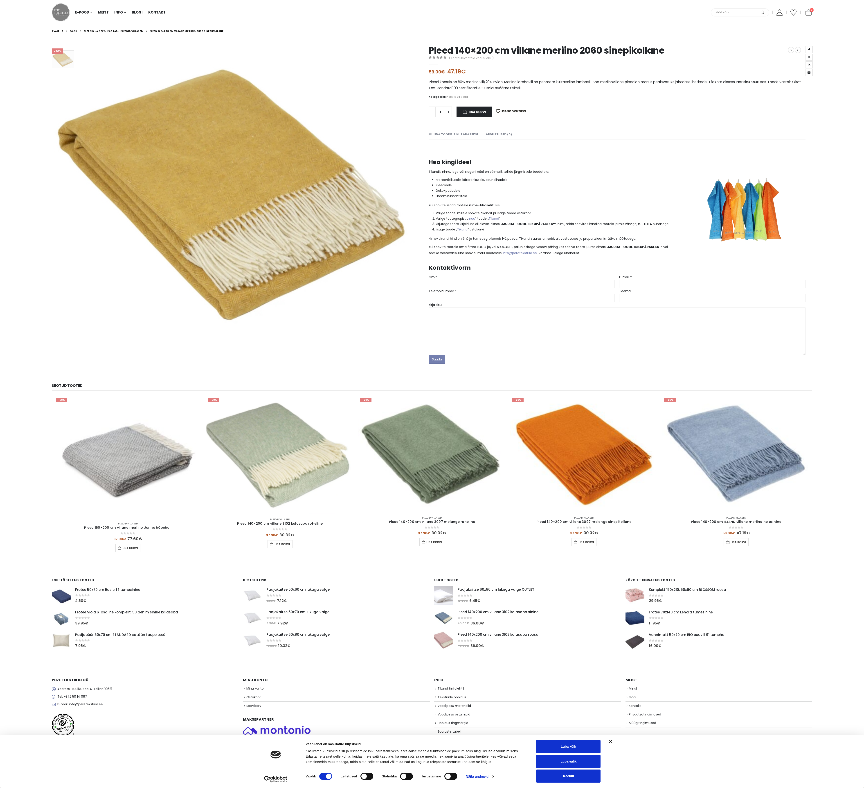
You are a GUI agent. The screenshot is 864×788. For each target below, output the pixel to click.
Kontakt (157, 12)
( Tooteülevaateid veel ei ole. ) (471, 58)
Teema (625, 291)
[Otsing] (762, 12)
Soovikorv (253, 706)
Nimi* (433, 277)
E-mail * (625, 277)
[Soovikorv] (793, 12)
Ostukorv (253, 697)
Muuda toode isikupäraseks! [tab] (453, 134)
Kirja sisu (435, 305)
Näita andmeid (477, 776)
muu (471, 218)
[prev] (791, 50)
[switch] (366, 776)
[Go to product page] (61, 595)
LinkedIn (809, 64)
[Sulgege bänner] (610, 741)
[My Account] (779, 12)
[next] (798, 50)
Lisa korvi (477, 112)
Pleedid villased (457, 97)
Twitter (809, 57)
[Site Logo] (61, 12)
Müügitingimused (642, 723)
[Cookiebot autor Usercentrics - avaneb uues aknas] (275, 779)
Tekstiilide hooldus (452, 697)
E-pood (82, 12)
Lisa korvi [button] (130, 548)
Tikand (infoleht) (451, 688)
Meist (103, 12)
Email (809, 72)
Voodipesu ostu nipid (454, 714)
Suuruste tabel (449, 731)
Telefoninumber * (443, 291)
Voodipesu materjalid (454, 706)
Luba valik (568, 761)
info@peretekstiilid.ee (520, 253)
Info (118, 12)
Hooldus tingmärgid (453, 723)
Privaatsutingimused (645, 714)
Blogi (137, 12)
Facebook (809, 49)
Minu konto (255, 688)
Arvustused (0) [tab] (499, 134)
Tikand (494, 218)
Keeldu (568, 776)
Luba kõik (568, 746)
